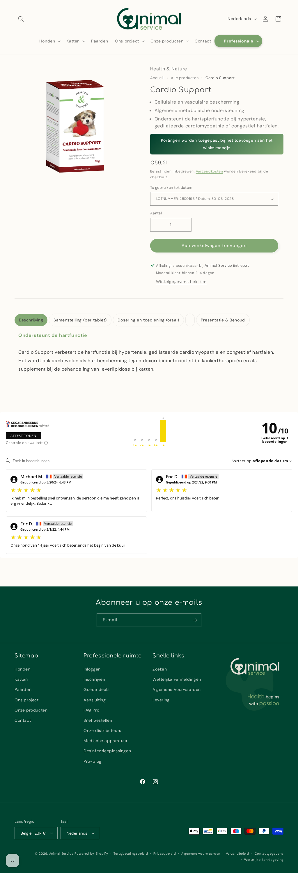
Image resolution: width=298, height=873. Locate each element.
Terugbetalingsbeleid (130, 853)
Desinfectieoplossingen (107, 750)
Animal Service (61, 853)
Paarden (23, 689)
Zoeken (159, 669)
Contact (23, 720)
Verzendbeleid (237, 853)
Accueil (157, 77)
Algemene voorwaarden (200, 853)
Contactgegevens (269, 853)
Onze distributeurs (102, 730)
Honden (23, 669)
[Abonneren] (194, 620)
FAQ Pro (91, 710)
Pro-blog (93, 761)
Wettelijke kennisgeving (263, 860)
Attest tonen (23, 435)
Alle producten (184, 77)
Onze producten (31, 710)
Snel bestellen (98, 720)
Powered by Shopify (91, 853)
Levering (161, 700)
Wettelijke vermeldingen (176, 679)
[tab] (31, 320)
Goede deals (97, 689)
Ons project (27, 700)
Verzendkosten (209, 171)
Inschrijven (94, 679)
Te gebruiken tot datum (171, 187)
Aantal (156, 213)
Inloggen (92, 669)
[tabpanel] (149, 352)
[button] (21, 19)
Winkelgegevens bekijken (181, 281)
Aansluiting (95, 700)
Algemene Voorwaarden (176, 689)
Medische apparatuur (105, 740)
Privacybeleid (164, 853)
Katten (21, 679)
